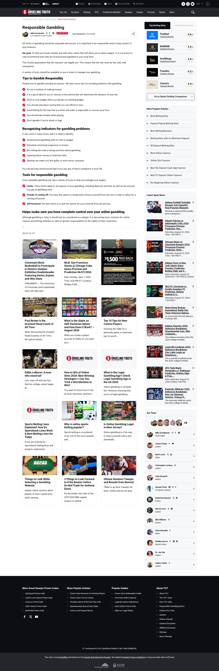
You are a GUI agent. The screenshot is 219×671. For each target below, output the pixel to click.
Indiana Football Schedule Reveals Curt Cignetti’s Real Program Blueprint (177, 205)
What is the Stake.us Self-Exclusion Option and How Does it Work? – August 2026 (79, 325)
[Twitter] (188, 4)
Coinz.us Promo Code (34, 602)
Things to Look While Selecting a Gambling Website (37, 482)
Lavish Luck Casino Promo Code (38, 598)
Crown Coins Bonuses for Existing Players (87, 593)
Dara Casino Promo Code (125, 606)
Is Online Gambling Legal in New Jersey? (119, 426)
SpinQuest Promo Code (35, 593)
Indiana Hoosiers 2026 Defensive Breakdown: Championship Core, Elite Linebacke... (177, 330)
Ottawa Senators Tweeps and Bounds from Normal (119, 480)
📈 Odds (108, 4)
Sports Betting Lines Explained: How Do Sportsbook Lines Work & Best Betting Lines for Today (39, 431)
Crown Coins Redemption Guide (128, 593)
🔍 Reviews (138, 4)
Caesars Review (167, 86)
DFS (96, 12)
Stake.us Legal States (124, 610)
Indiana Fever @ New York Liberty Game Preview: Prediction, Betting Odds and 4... (175, 267)
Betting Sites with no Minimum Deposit (169, 138)
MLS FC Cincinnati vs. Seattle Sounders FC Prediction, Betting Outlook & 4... (176, 290)
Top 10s (63, 12)
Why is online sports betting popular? (76, 426)
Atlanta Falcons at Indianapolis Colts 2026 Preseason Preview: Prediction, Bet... (177, 224)
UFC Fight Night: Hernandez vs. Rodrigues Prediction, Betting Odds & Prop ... (177, 372)
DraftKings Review (168, 61)
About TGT (163, 593)
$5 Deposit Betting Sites (162, 145)
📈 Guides (80, 4)
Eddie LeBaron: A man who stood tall (38, 374)
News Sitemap (165, 636)
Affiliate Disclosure (167, 628)
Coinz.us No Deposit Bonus (81, 610)
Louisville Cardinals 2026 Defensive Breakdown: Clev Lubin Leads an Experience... (178, 351)
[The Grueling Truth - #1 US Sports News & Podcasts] (39, 12)
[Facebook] (183, 4)
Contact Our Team (167, 610)
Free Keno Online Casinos (125, 598)
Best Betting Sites (159, 116)
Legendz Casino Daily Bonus (127, 602)
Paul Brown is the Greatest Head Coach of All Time (39, 324)
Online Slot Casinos (160, 160)
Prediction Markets (111, 12)
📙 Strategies (94, 4)
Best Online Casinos (160, 153)
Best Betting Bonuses (161, 131)
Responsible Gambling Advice (171, 606)
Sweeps (128, 12)
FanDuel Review (167, 37)
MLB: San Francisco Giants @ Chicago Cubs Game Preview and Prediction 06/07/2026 (78, 267)
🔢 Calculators (122, 4)
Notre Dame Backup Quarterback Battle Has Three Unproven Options (177, 310)
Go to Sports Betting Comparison (170, 96)
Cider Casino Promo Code (36, 606)
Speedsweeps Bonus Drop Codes (84, 606)
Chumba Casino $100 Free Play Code (85, 602)
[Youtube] (192, 4)
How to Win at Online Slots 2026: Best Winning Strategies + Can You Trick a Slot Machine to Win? (79, 379)
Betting (87, 12)
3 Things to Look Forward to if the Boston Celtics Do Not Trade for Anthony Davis (79, 483)
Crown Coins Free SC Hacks (82, 598)
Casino (139, 12)
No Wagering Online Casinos (164, 182)
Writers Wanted (166, 619)
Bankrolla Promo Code (34, 610)
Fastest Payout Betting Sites (164, 123)
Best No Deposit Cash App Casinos (168, 168)
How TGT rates (165, 602)
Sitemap (162, 632)
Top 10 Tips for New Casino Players (115, 322)
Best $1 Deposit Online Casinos (166, 175)
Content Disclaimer (167, 623)
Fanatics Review (167, 74)
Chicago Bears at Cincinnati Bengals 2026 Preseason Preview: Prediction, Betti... (177, 246)
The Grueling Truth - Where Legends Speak (39, 19)
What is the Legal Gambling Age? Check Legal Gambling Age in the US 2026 (117, 377)
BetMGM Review (167, 49)
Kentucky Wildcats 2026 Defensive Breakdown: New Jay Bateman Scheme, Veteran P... (177, 393)
